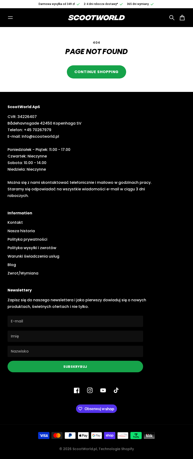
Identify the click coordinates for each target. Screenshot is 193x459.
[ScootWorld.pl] (96, 18)
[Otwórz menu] (10, 17)
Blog (12, 264)
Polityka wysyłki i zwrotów (32, 248)
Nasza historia (21, 231)
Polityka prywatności (27, 239)
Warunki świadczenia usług (33, 256)
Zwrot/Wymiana (23, 273)
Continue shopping (96, 72)
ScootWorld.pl (84, 449)
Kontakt (15, 222)
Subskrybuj (75, 366)
